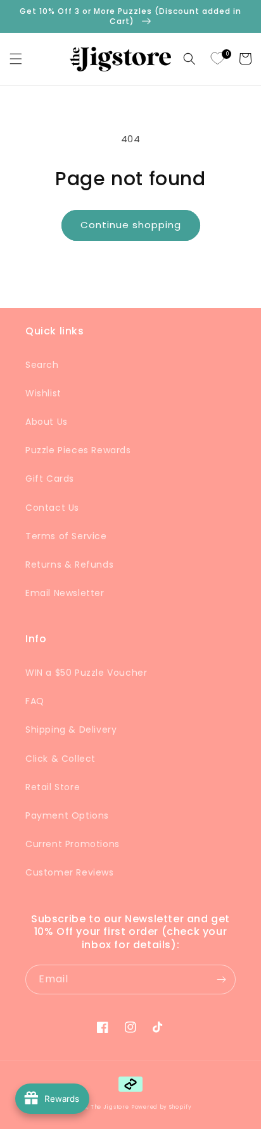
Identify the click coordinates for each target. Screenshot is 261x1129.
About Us (46, 421)
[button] (16, 59)
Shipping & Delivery (71, 729)
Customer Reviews (69, 872)
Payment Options (67, 815)
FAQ (34, 701)
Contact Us (52, 507)
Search (42, 364)
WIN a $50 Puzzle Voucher (86, 672)
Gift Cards (49, 478)
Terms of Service (66, 536)
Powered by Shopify (161, 1107)
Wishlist (43, 393)
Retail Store (52, 787)
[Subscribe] (221, 979)
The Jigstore (110, 1107)
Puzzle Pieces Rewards (78, 450)
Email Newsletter (65, 593)
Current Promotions (72, 844)
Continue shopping (130, 224)
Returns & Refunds (69, 564)
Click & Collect (60, 758)
